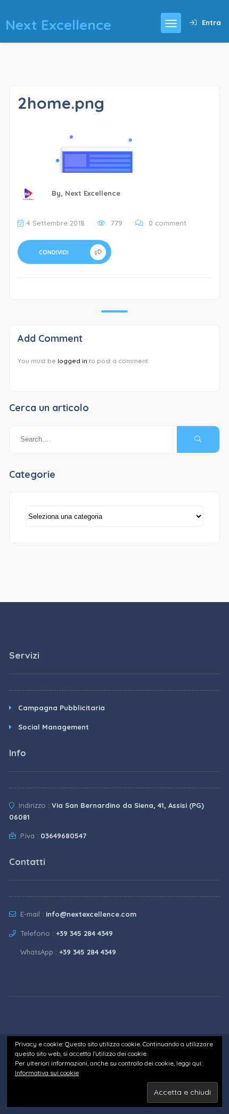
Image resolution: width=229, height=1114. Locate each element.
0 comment (167, 223)
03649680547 (63, 835)
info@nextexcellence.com (91, 914)
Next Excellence (92, 193)
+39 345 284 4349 (84, 933)
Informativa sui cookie (47, 1073)
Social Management (53, 727)
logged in (72, 361)
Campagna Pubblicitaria (61, 707)
